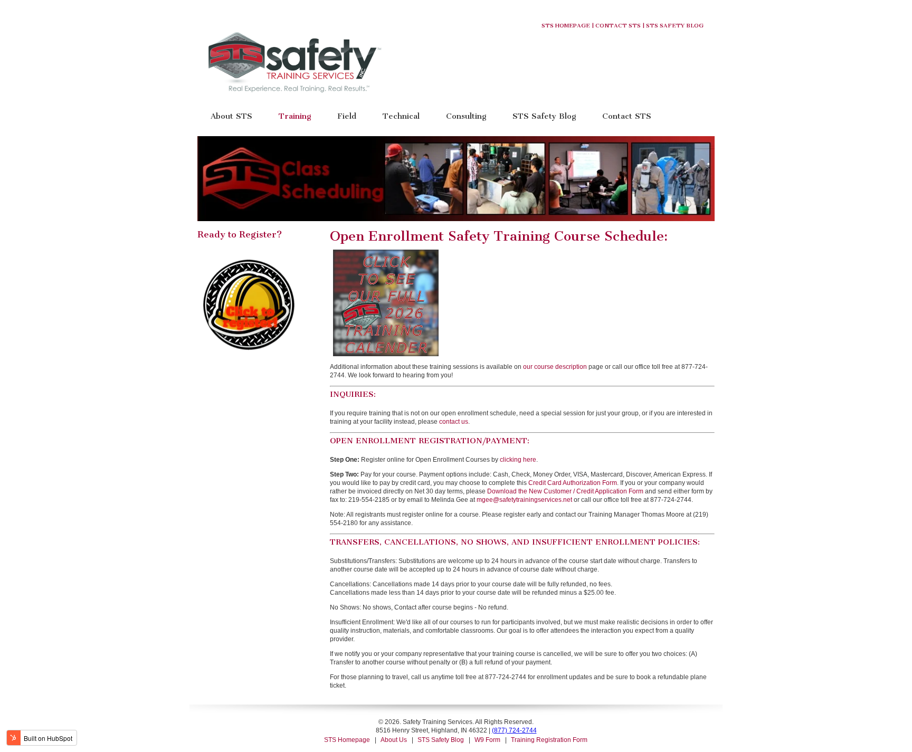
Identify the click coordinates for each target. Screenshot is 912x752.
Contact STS (618, 25)
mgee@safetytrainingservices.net (524, 499)
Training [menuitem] (295, 115)
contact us (453, 421)
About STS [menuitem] (231, 115)
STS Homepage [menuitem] (347, 740)
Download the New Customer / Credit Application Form (565, 491)
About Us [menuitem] (394, 740)
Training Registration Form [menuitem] (549, 740)
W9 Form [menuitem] (487, 740)
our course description (555, 366)
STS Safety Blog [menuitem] (544, 115)
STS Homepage (566, 25)
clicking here (518, 459)
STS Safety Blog (675, 25)
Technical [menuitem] (401, 115)
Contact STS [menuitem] (626, 115)
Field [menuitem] (346, 115)
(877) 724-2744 (514, 730)
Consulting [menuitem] (466, 115)
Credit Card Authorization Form (572, 483)
